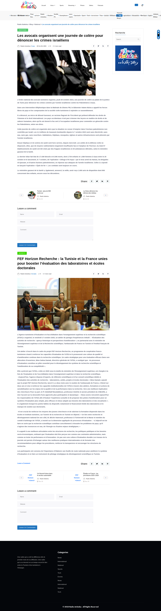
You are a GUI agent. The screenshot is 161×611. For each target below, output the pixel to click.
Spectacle (77, 15)
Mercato (13, 15)
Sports (62, 5)
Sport (83, 15)
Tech (88, 15)
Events (60, 577)
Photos (82, 5)
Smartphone (64, 15)
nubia (27, 15)
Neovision (20, 15)
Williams (112, 15)
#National (23, 30)
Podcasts (100, 5)
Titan (101, 15)
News (60, 557)
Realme (50, 15)
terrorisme (94, 15)
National (61, 565)
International (62, 561)
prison (37, 15)
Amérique (143, 15)
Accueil (44, 5)
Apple (150, 15)
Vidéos (91, 5)
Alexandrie (135, 15)
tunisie (106, 15)
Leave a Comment (23, 463)
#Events (22, 253)
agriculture (127, 15)
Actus (52, 5)
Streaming (71, 5)
